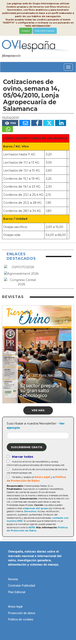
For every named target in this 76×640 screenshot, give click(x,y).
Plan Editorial (16, 592)
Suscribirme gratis (26, 447)
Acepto (25, 30)
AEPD (31, 527)
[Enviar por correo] (24, 123)
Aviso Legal (42, 477)
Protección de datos (21, 613)
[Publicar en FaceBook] (36, 123)
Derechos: (30, 511)
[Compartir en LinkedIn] (60, 123)
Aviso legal (15, 606)
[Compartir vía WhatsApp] (7, 129)
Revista (13, 579)
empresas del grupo (35, 508)
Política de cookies (20, 619)
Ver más (38, 410)
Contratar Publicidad (21, 585)
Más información (45, 30)
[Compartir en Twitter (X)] (48, 123)
